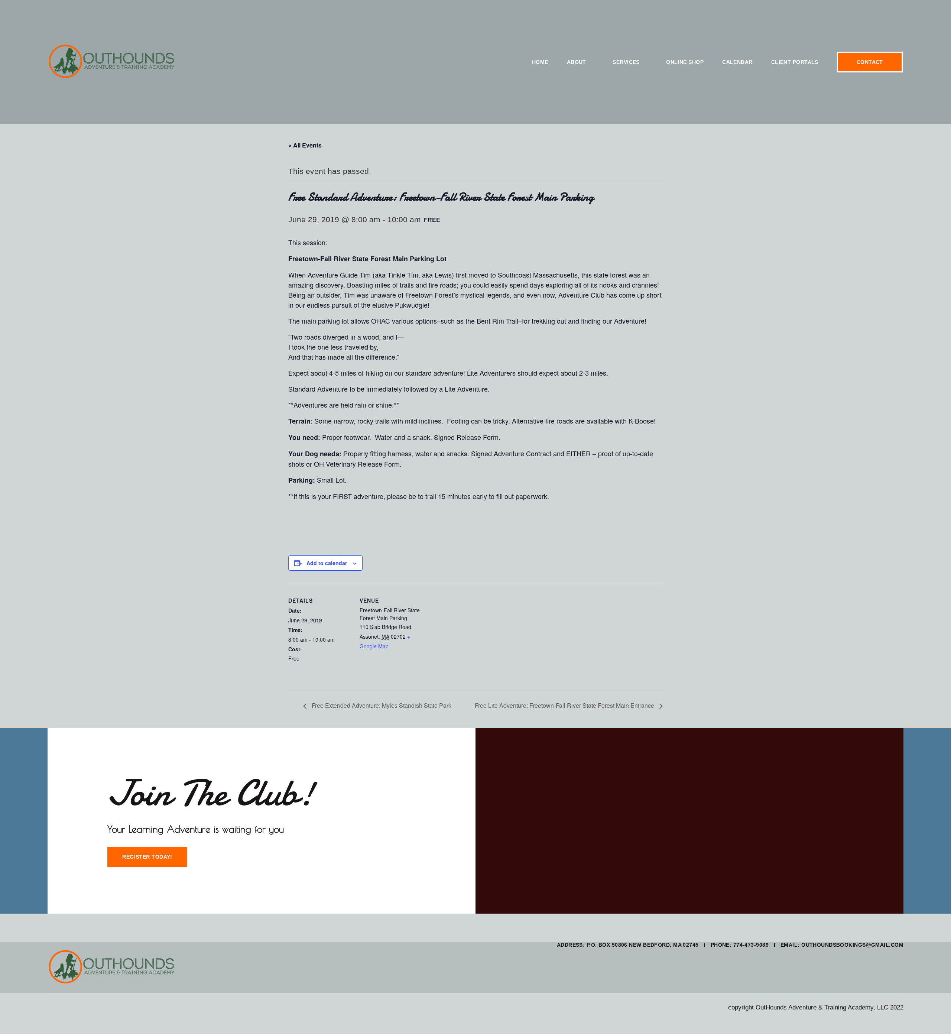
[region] (96, 980)
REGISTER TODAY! (147, 857)
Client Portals (794, 62)
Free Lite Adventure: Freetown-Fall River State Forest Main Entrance (565, 705)
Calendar (737, 62)
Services (626, 62)
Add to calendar (326, 563)
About (576, 62)
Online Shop (685, 62)
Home (540, 62)
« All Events (305, 145)
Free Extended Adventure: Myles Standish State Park (380, 705)
